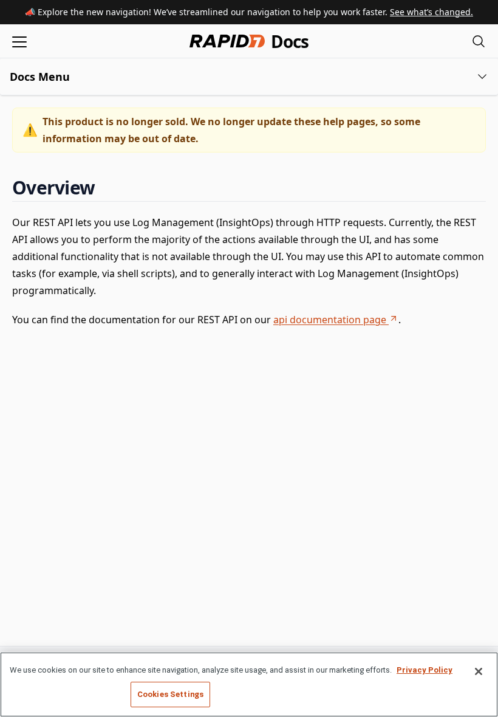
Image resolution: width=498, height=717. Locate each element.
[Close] (478, 671)
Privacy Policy (424, 669)
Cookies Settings (170, 694)
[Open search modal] (478, 41)
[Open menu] (19, 41)
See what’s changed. (431, 12)
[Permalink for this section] (105, 187)
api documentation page (329, 319)
